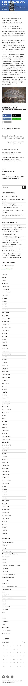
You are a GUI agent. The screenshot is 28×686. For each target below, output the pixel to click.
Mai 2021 (4, 421)
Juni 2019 (4, 489)
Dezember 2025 (6, 289)
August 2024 (5, 330)
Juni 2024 (4, 336)
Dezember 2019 (6, 471)
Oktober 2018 (5, 512)
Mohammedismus (6, 589)
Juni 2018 (4, 524)
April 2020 (5, 459)
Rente (3, 592)
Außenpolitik (5, 545)
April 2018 (4, 530)
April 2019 (4, 495)
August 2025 (5, 295)
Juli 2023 (4, 357)
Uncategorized (6, 606)
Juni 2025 (4, 301)
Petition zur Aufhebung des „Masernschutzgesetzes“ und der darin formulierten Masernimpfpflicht (12, 205)
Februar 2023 (5, 368)
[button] (7, 115)
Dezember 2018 (6, 506)
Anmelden (4, 624)
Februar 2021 (5, 430)
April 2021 (4, 424)
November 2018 (6, 509)
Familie (4, 562)
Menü (14, 13)
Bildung (6, 128)
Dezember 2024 (6, 318)
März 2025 (5, 310)
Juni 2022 (4, 389)
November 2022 (6, 377)
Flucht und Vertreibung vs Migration (11, 565)
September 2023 (6, 354)
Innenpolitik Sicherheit (8, 577)
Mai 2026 (4, 277)
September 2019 (6, 480)
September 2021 (6, 409)
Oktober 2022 (5, 380)
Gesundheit (5, 571)
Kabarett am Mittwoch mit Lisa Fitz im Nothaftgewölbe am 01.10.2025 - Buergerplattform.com (11, 242)
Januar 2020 (5, 468)
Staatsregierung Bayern (8, 598)
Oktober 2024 (5, 324)
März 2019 (4, 498)
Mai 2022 (4, 392)
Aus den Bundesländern (8, 542)
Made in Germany (6, 583)
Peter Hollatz (16, 18)
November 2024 (6, 321)
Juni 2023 (4, 360)
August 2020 (5, 448)
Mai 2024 (4, 339)
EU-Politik (4, 559)
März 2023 (5, 365)
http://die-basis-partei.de (8, 574)
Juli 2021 (4, 415)
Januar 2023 (5, 371)
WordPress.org (6, 633)
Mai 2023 (4, 363)
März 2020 (5, 462)
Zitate (3, 612)
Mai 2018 (4, 527)
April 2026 (5, 280)
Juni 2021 (4, 418)
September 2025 (6, 292)
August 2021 (5, 412)
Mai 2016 (4, 533)
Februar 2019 (5, 501)
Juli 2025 (4, 298)
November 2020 (6, 439)
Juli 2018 (4, 521)
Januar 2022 (5, 398)
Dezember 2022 (6, 374)
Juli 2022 (4, 386)
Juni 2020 (4, 454)
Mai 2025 (4, 304)
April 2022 (4, 395)
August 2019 (5, 483)
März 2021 (4, 427)
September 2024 (6, 327)
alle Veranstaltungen (7, 269)
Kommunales (5, 580)
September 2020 (6, 445)
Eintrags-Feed (5, 627)
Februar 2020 (5, 465)
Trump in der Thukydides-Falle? (10, 196)
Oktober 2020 (5, 442)
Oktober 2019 (5, 477)
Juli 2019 (4, 486)
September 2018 (6, 515)
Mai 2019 (4, 492)
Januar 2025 (5, 315)
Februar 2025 (5, 313)
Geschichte (5, 568)
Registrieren (5, 621)
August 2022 (5, 383)
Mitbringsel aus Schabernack (9, 586)
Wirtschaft (5, 609)
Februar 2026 (5, 286)
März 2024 (5, 345)
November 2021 (6, 404)
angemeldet (10, 152)
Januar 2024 (5, 348)
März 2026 (5, 283)
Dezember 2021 (6, 401)
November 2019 (6, 474)
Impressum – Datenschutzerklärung (10, 680)
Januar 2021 (5, 433)
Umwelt (4, 601)
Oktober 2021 (5, 407)
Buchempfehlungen (7, 551)
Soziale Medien (6, 595)
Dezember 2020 (6, 436)
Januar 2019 (5, 503)
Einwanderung (5, 556)
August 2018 (5, 518)
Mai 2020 (4, 456)
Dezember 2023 (6, 351)
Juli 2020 (4, 451)
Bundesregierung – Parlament (9, 554)
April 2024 (5, 342)
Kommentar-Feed (6, 630)
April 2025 (5, 307)
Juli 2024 (4, 333)
